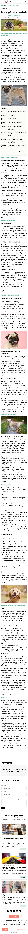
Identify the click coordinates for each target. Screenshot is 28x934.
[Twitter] (14, 911)
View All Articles (13, 916)
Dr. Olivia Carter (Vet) (14, 15)
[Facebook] (8, 911)
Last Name (3, 791)
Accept (5, 929)
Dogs (11, 5)
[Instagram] (11, 911)
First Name (4, 785)
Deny (12, 929)
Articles (7, 5)
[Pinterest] (17, 911)
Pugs (9, 318)
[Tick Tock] (20, 911)
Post (3, 807)
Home (2, 5)
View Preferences (20, 929)
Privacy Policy (14, 932)
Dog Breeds (16, 5)
